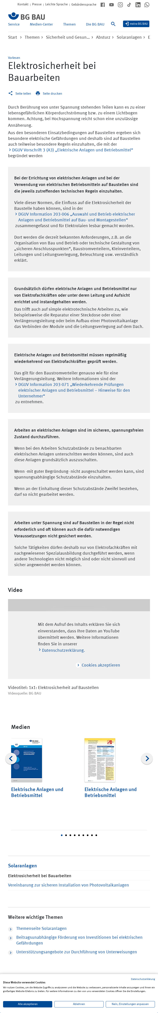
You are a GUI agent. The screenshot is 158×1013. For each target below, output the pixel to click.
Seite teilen (23, 93)
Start (12, 37)
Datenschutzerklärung (143, 979)
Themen (69, 24)
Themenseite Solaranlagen (41, 929)
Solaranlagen (129, 37)
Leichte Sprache (56, 4)
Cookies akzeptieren (100, 665)
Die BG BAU (95, 24)
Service (14, 24)
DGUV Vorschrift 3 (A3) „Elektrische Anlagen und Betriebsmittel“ (72, 150)
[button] (14, 58)
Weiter (147, 758)
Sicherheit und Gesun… (68, 37)
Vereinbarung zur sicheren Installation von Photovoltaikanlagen (68, 885)
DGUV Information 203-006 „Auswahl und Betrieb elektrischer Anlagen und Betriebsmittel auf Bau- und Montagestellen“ (76, 217)
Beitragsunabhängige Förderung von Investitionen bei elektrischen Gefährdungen (79, 940)
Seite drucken (52, 93)
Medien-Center (41, 24)
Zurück (11, 758)
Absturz (103, 37)
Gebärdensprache (83, 4)
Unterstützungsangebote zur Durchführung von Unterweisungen (76, 952)
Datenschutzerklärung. (63, 650)
